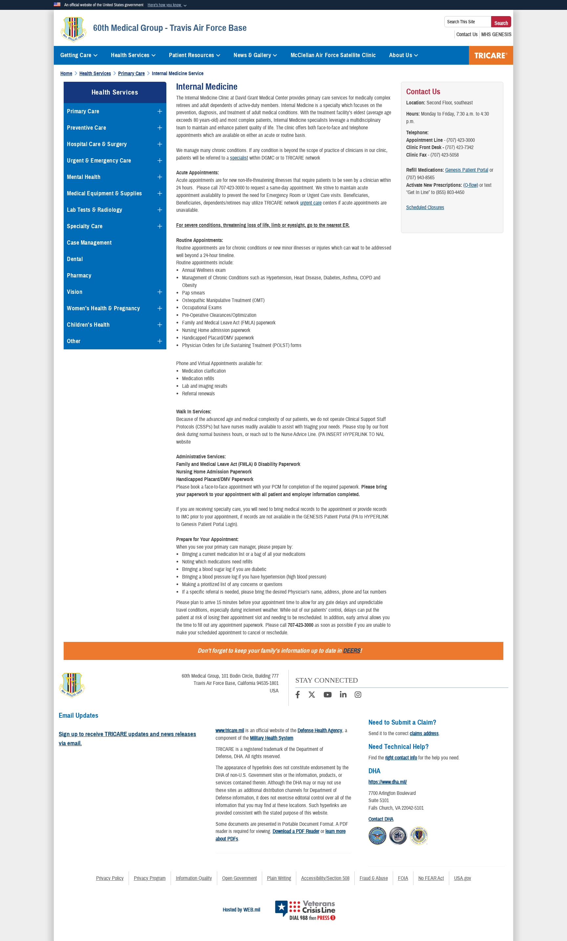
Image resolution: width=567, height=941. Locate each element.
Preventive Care (86, 127)
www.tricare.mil (230, 730)
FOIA (403, 878)
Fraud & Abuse (374, 878)
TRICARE (491, 55)
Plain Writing (279, 878)
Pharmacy (79, 275)
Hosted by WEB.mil (241, 910)
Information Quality (194, 878)
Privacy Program (150, 878)
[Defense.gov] (377, 835)
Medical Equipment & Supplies (104, 193)
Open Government (239, 878)
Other (74, 341)
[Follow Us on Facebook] (297, 695)
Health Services (130, 55)
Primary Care (83, 111)
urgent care (311, 203)
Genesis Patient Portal (466, 170)
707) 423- (455, 147)
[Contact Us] (467, 34)
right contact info (401, 758)
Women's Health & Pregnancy (103, 308)
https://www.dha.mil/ (387, 782)
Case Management (89, 242)
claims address (424, 733)
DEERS (351, 650)
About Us (400, 55)
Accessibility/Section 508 (325, 878)
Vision (74, 291)
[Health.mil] (398, 835)
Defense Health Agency (320, 730)
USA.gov (462, 878)
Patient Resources (191, 55)
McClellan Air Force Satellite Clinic (333, 55)
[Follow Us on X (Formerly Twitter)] (311, 695)
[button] (168, 5)
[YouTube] (328, 695)
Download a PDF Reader (296, 831)
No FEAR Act (431, 878)
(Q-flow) (470, 185)
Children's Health (88, 324)
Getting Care (76, 55)
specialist (239, 158)
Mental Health (83, 177)
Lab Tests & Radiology (94, 209)
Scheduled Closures (425, 207)
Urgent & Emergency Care (99, 160)
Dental (75, 259)
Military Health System (271, 738)
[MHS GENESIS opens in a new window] (496, 34)
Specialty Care (85, 226)
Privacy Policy (110, 878)
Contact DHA (380, 819)
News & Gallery (252, 55)
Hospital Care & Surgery (97, 144)
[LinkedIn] (343, 695)
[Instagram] (358, 695)
